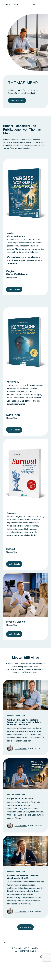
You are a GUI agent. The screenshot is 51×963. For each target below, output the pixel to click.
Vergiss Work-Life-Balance (20, 798)
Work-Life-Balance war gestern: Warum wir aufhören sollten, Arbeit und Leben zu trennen (24, 722)
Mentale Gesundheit (16, 716)
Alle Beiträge (25, 927)
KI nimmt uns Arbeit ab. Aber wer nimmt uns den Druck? (22, 877)
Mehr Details (14, 289)
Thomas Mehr (11, 4)
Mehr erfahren (17, 100)
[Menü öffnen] (33, 4)
